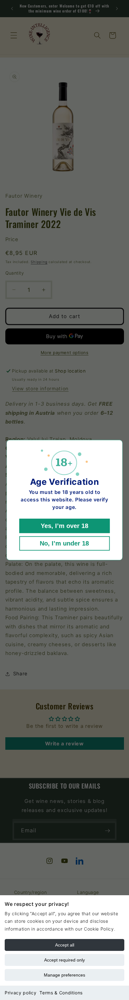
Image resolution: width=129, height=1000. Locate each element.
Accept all (64, 944)
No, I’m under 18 (64, 543)
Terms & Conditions (61, 992)
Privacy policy (20, 992)
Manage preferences (64, 974)
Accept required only (64, 959)
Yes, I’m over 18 (64, 525)
